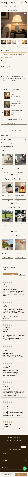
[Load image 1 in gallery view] (3, 42)
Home (2, 10)
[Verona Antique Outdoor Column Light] (20, 216)
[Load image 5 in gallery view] (24, 42)
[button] (25, 468)
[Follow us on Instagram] (7, 440)
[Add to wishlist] (25, 13)
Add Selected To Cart (14, 123)
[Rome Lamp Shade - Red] (20, 187)
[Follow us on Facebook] (10, 440)
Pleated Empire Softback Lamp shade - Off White (17, 102)
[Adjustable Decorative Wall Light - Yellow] (20, 244)
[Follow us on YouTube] (20, 440)
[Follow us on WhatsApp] (14, 440)
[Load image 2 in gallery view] (9, 42)
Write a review (10, 274)
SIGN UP (23, 446)
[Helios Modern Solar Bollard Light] (7, 216)
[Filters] (20, 274)
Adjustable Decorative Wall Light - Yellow (20, 252)
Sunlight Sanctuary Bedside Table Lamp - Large (7, 167)
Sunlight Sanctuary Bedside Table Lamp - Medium (20, 167)
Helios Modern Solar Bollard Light (7, 223)
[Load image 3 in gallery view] (14, 42)
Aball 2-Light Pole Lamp (7, 252)
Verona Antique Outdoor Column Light (20, 223)
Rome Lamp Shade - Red (19, 195)
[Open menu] (1, 2)
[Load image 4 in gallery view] (19, 42)
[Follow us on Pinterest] (17, 440)
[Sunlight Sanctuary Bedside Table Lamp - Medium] (20, 159)
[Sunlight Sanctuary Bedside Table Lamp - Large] (7, 159)
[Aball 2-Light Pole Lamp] (7, 244)
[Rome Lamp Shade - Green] (7, 187)
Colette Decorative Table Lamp (17, 93)
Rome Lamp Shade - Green (7, 195)
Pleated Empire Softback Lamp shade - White (17, 111)
